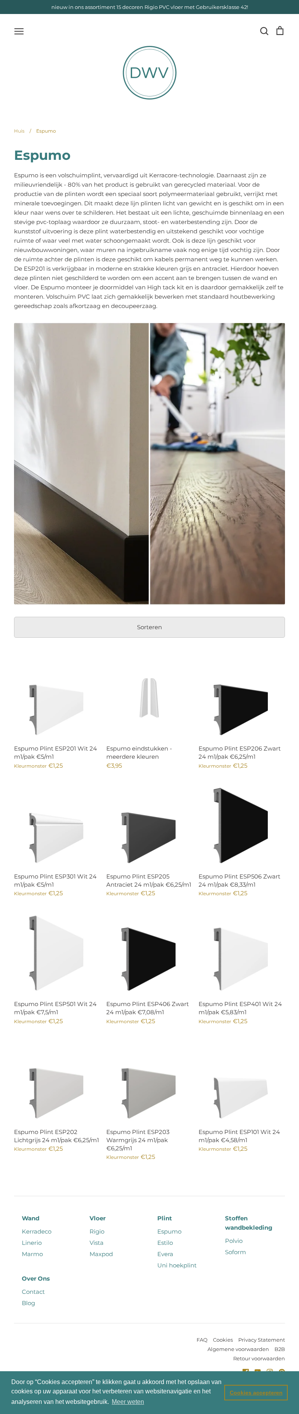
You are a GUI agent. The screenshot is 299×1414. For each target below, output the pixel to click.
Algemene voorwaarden (238, 1349)
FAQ (202, 1340)
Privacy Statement (261, 1340)
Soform (235, 1252)
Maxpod (101, 1254)
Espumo (169, 1231)
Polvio (234, 1240)
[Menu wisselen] (19, 31)
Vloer (98, 1218)
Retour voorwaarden (259, 1358)
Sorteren (149, 627)
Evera (165, 1254)
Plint (164, 1218)
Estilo (165, 1242)
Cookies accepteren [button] (256, 1393)
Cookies (223, 1340)
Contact (33, 1291)
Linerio (32, 1242)
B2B (279, 1349)
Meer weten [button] (128, 1401)
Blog (28, 1303)
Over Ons (36, 1278)
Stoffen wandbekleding (249, 1222)
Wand (30, 1218)
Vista (97, 1242)
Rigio (97, 1231)
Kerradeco (36, 1231)
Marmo (32, 1254)
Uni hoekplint (177, 1265)
